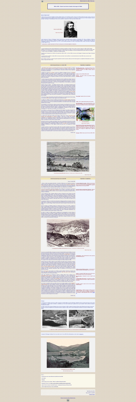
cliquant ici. (81, 334)
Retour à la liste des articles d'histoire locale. (68, 397)
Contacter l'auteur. (92, 394)
